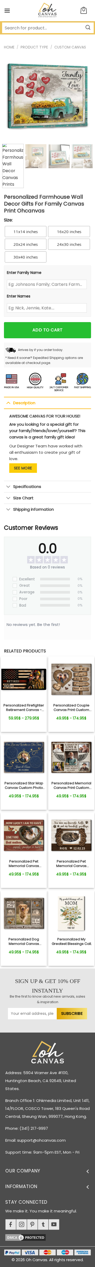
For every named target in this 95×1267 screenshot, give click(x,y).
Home (9, 47)
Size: (8, 220)
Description (24, 403)
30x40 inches (25, 257)
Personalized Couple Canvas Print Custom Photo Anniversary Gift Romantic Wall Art (71, 707)
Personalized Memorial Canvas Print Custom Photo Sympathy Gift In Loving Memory (71, 785)
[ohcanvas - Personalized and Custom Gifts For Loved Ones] (48, 11)
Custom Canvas (70, 47)
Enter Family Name (24, 272)
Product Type (34, 47)
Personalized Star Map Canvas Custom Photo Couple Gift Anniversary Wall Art (24, 785)
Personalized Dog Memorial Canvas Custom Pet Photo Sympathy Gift (23, 941)
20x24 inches (25, 244)
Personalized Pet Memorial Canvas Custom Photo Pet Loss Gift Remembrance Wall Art (23, 863)
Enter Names (18, 296)
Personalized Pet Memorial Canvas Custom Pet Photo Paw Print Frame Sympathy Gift (71, 863)
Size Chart (23, 498)
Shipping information (33, 509)
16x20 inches (69, 231)
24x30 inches (69, 244)
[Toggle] (8, 402)
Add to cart (47, 330)
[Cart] (84, 10)
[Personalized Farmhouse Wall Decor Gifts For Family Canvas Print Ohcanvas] (24, 679)
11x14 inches (25, 231)
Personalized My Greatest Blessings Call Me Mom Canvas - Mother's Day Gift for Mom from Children (71, 941)
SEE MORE (23, 468)
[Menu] (7, 10)
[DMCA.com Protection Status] (50, 1236)
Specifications (27, 486)
